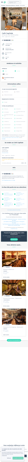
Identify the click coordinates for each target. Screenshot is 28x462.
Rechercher (14, 239)
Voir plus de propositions (14, 340)
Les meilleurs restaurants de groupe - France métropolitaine (8, 194)
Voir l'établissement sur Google (8, 180)
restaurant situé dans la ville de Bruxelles (10, 137)
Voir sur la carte (5, 152)
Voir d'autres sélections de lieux (14, 209)
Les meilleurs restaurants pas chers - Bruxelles (20, 199)
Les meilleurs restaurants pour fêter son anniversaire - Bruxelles (20, 204)
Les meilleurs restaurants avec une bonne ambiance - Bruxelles (20, 194)
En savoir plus (4, 455)
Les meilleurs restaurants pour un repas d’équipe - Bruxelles (8, 199)
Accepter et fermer (18, 458)
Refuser (9, 458)
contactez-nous (14, 228)
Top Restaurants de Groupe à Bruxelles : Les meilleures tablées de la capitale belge (8, 204)
